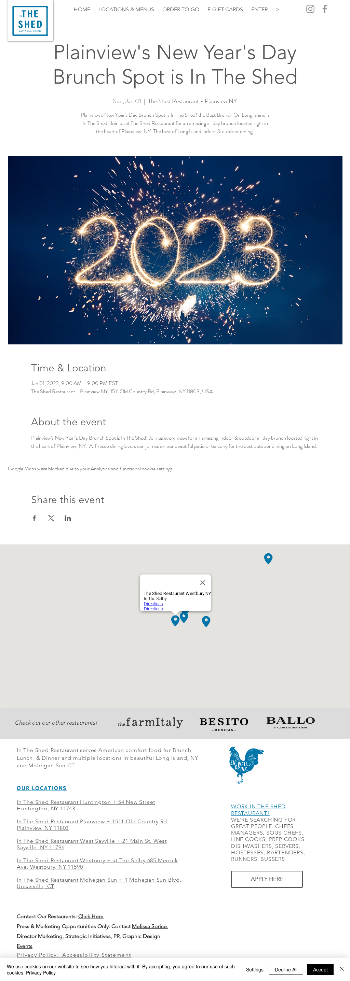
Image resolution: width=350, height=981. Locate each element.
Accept (320, 969)
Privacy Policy (41, 972)
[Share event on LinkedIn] (68, 518)
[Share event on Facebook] (34, 518)
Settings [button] (255, 969)
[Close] (342, 969)
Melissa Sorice (149, 926)
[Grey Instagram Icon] (310, 8)
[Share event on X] (51, 518)
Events (24, 946)
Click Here (91, 916)
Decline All (286, 969)
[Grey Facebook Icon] (324, 8)
